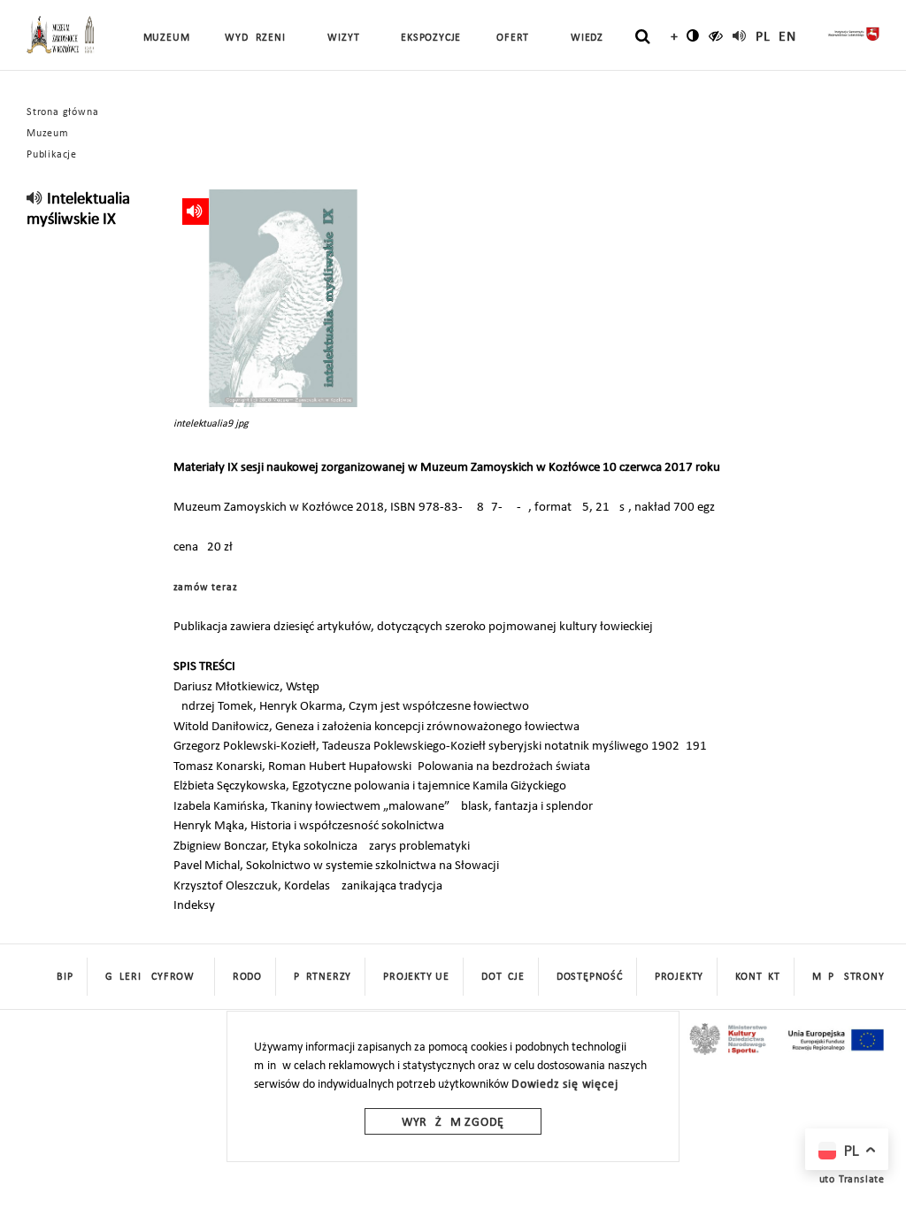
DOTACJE (503, 977)
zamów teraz (205, 587)
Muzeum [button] (166, 38)
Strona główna (62, 112)
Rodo (247, 977)
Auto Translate (848, 1179)
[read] (740, 35)
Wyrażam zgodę (453, 1122)
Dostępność (590, 977)
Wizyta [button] (346, 38)
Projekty (679, 977)
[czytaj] (716, 35)
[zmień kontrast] (693, 35)
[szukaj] (643, 36)
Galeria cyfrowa (153, 977)
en (787, 37)
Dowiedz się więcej (564, 1084)
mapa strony (848, 977)
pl (763, 37)
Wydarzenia (258, 38)
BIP (65, 977)
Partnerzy (322, 977)
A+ (670, 37)
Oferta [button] (515, 38)
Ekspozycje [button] (431, 38)
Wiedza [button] (590, 38)
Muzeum (48, 133)
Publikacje (52, 155)
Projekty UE (416, 977)
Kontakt (757, 977)
